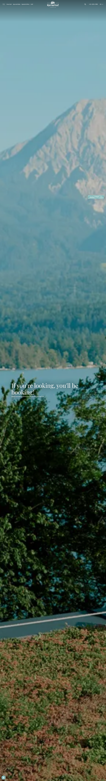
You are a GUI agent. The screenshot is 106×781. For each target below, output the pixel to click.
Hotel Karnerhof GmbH (53, 4)
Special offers (25, 4)
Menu (3, 4)
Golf (32, 4)
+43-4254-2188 (93, 4)
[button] (3, 778)
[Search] (85, 4)
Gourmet (9, 4)
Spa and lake (16, 4)
